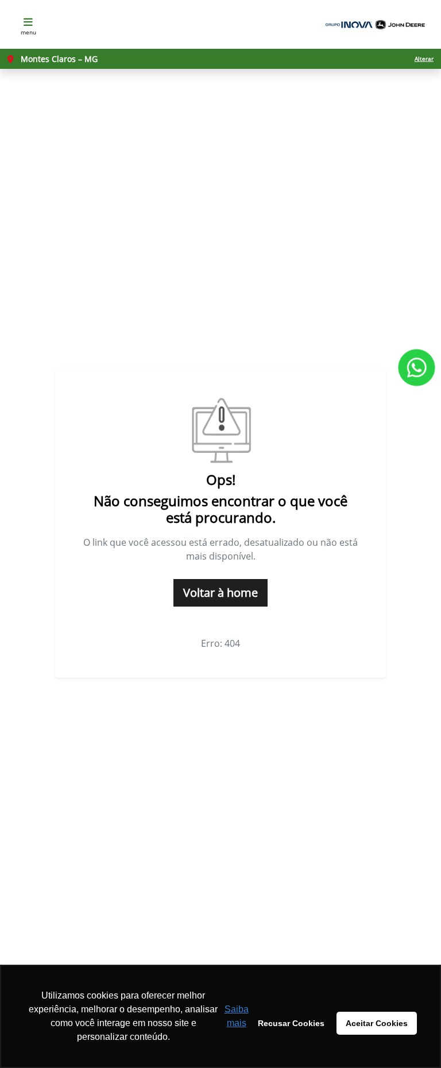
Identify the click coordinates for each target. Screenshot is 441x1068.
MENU (28, 32)
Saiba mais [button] (237, 1016)
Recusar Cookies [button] (291, 1023)
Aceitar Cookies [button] (377, 1023)
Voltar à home (220, 592)
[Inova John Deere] (373, 24)
